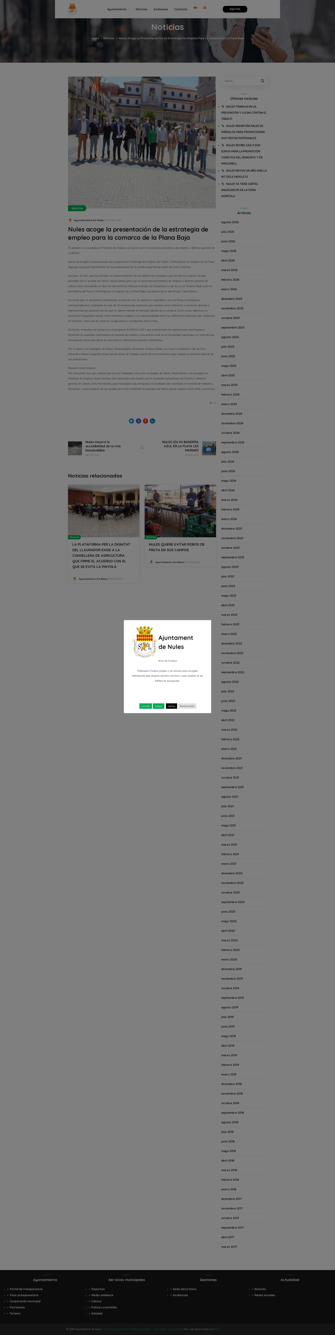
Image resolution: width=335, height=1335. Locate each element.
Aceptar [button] (158, 706)
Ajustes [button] (171, 706)
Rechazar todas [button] (187, 706)
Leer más (146, 706)
